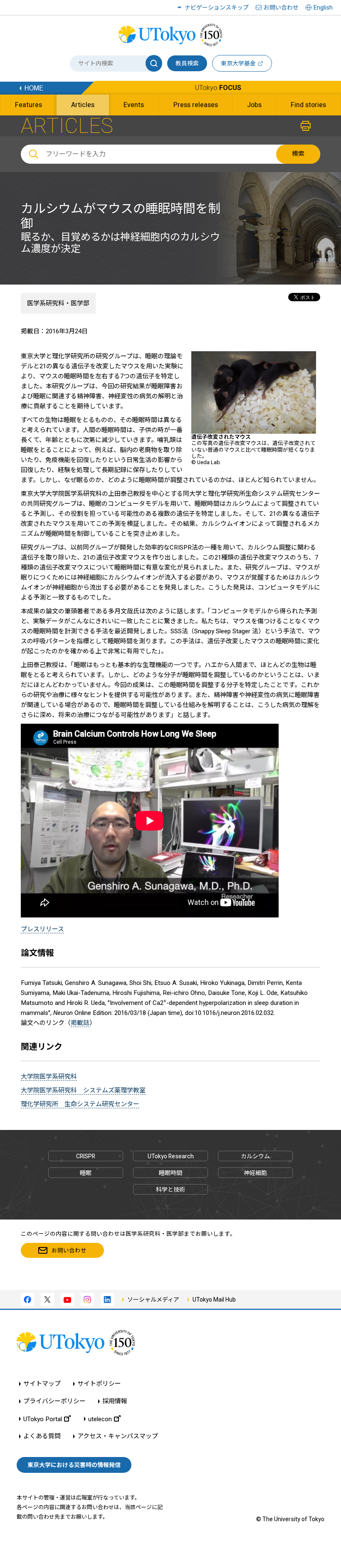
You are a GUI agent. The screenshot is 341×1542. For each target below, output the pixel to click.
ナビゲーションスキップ (217, 7)
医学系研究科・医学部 (58, 303)
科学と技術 (170, 1189)
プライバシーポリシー (54, 1401)
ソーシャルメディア (153, 1299)
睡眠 (85, 1173)
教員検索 (187, 63)
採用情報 (114, 1401)
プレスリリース (42, 929)
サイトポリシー (99, 1384)
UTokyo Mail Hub (214, 1299)
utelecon (100, 1418)
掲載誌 (80, 1023)
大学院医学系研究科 (49, 1076)
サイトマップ (42, 1384)
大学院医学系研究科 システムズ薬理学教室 (83, 1090)
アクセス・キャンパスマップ (117, 1436)
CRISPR (85, 1156)
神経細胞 (255, 1173)
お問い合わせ (281, 7)
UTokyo (218, 88)
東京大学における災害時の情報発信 (74, 1465)
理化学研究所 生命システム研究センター (80, 1104)
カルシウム (255, 1156)
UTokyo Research (171, 1156)
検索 (298, 153)
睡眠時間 (170, 1173)
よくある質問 (42, 1436)
